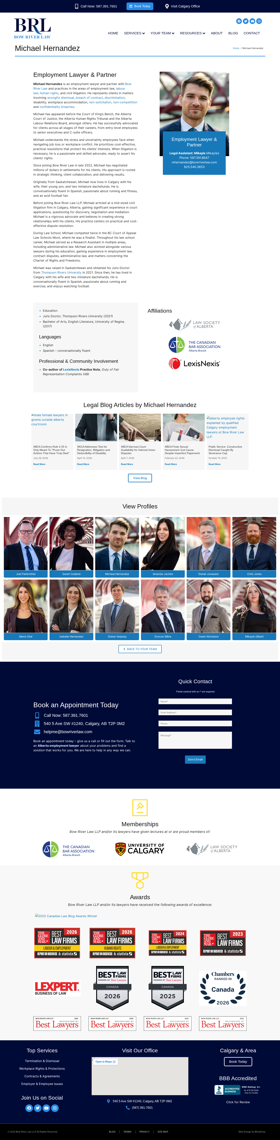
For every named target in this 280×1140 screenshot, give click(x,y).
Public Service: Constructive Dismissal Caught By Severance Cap (225, 450)
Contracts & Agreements (42, 1076)
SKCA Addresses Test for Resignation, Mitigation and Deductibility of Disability (93, 450)
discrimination (115, 98)
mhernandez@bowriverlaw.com (194, 162)
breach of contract (89, 98)
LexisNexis (71, 369)
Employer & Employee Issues (42, 1084)
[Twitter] (246, 21)
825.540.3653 (194, 167)
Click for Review (238, 1102)
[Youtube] (252, 21)
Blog (233, 33)
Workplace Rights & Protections (42, 1068)
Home (113, 33)
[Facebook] (239, 21)
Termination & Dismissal (42, 1061)
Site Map (163, 1131)
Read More (39, 464)
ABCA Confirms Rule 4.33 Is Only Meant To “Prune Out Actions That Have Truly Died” (51, 450)
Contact (252, 33)
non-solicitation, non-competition (113, 102)
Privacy (144, 1131)
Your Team (160, 33)
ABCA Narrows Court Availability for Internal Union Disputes (138, 450)
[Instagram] (259, 21)
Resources (191, 33)
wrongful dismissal (60, 98)
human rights (49, 93)
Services (132, 33)
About (217, 33)
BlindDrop (260, 1131)
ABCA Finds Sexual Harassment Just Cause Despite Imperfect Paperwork (182, 450)
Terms (127, 1131)
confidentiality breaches (57, 107)
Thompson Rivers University (61, 272)
